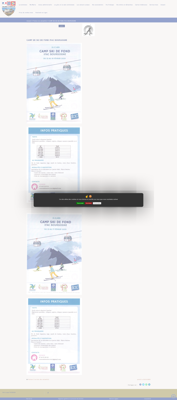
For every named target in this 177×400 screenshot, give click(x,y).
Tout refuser (88, 203)
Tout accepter (80, 203)
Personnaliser (97, 203)
